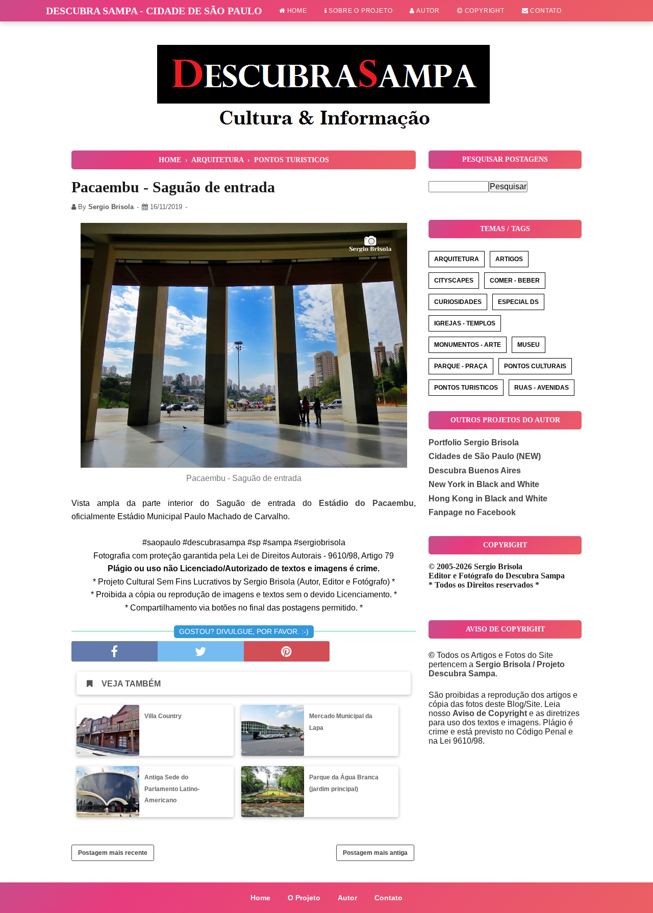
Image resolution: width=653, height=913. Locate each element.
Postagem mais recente (112, 852)
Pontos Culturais (535, 366)
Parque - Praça (461, 366)
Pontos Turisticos (466, 387)
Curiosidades (458, 302)
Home (296, 10)
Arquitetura (456, 259)
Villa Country (163, 716)
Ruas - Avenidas (541, 387)
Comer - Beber (515, 280)
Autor (427, 10)
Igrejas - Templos (464, 323)
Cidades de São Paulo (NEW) (485, 456)
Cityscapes (453, 280)
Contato (545, 10)
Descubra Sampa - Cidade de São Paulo (154, 10)
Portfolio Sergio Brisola (474, 442)
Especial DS (518, 302)
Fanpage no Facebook (472, 512)
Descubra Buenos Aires (475, 470)
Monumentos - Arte (467, 344)
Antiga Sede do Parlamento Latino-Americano (171, 789)
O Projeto (304, 898)
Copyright (484, 10)
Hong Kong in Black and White (488, 498)
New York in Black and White (484, 484)
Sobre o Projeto (360, 10)
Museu (528, 344)
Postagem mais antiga (375, 852)
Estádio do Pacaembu (366, 503)
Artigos (509, 259)
